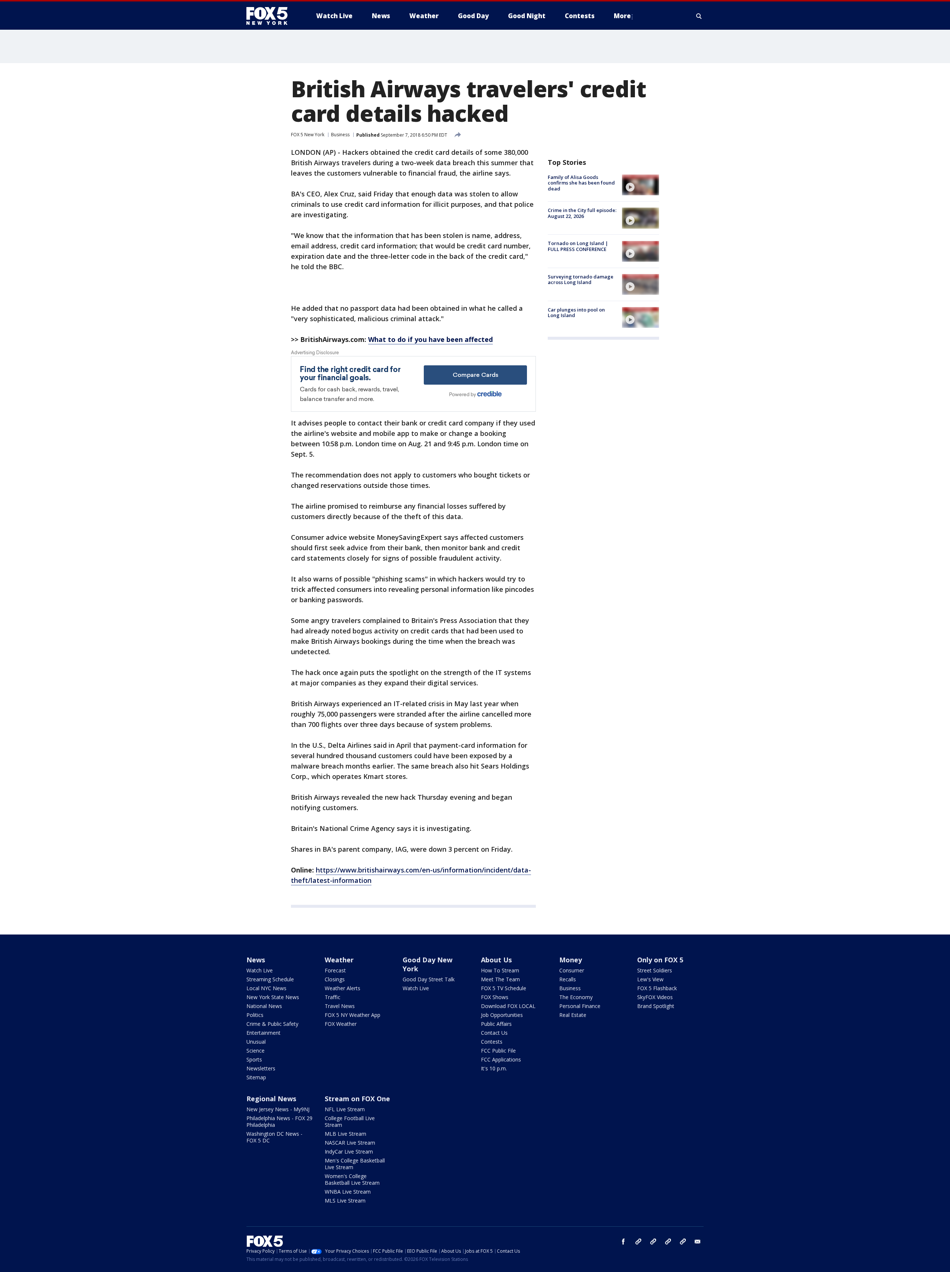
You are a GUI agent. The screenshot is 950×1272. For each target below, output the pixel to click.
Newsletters (260, 1068)
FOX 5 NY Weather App (352, 1014)
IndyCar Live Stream (349, 1151)
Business (340, 134)
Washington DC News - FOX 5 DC (274, 1137)
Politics (254, 1014)
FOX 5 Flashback (657, 988)
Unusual (256, 1041)
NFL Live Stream (345, 1109)
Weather (339, 959)
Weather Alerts (342, 988)
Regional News (271, 1098)
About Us (496, 959)
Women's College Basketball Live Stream (352, 1179)
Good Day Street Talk (429, 979)
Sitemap (256, 1077)
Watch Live (259, 970)
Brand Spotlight (655, 1006)
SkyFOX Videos (655, 997)
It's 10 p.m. (494, 1068)
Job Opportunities (502, 1014)
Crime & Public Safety (272, 1023)
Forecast (335, 970)
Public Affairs (496, 1023)
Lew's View (650, 979)
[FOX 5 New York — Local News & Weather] (270, 16)
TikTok (653, 1241)
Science (255, 1050)
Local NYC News (266, 988)
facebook (623, 1241)
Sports (254, 1059)
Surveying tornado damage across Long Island (580, 279)
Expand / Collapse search (699, 16)
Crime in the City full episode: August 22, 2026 (582, 213)
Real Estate (572, 1014)
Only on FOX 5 (660, 959)
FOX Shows (494, 997)
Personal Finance (579, 1006)
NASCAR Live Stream (350, 1142)
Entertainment (263, 1032)
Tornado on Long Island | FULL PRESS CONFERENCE (578, 246)
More (622, 16)
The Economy (576, 997)
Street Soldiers (654, 970)
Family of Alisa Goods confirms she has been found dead (581, 183)
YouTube (668, 1241)
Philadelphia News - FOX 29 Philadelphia (279, 1121)
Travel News (340, 1006)
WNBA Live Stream (348, 1191)
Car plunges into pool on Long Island (576, 312)
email (698, 1241)
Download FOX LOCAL (508, 1006)
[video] (640, 185)
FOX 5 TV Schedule (503, 988)
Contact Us (494, 1032)
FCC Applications (501, 1059)
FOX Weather (341, 1023)
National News (264, 1006)
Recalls (567, 979)
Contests (491, 1041)
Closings (335, 979)
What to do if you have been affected (430, 339)
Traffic (332, 997)
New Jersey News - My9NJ (277, 1109)
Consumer (571, 970)
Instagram (638, 1241)
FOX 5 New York (307, 134)
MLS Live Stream (345, 1200)
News (255, 959)
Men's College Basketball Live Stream (355, 1164)
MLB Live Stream (345, 1133)
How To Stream (500, 970)
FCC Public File (498, 1050)
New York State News (272, 997)
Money (570, 959)
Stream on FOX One (357, 1098)
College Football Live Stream (350, 1121)
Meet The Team (500, 979)
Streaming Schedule (270, 979)
